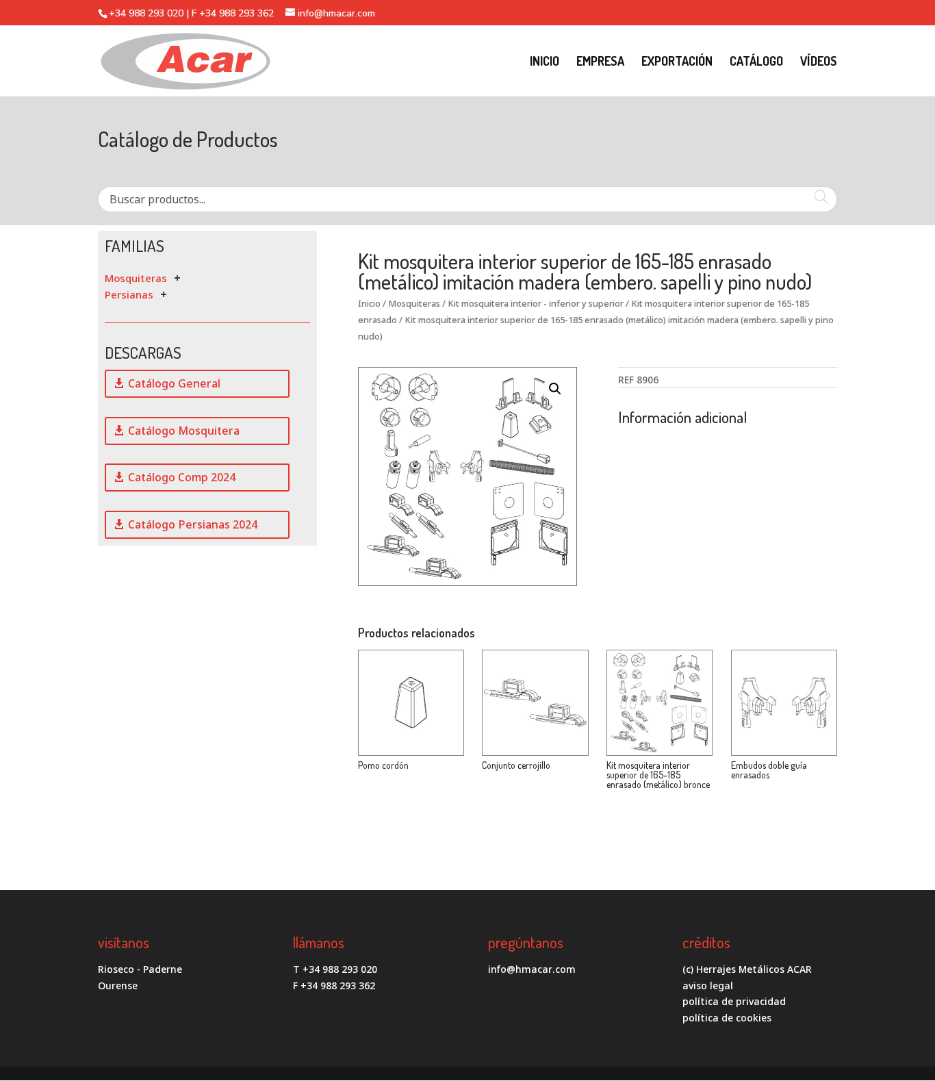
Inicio (369, 303)
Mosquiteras (136, 278)
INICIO (544, 62)
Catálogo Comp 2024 (181, 477)
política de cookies (726, 1017)
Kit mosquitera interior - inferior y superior (536, 303)
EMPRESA (600, 62)
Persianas (129, 294)
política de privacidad (734, 1001)
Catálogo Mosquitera (184, 430)
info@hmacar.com (532, 969)
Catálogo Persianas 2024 (192, 524)
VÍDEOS (818, 62)
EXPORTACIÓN (677, 62)
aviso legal (707, 985)
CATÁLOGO (756, 62)
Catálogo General (174, 383)
